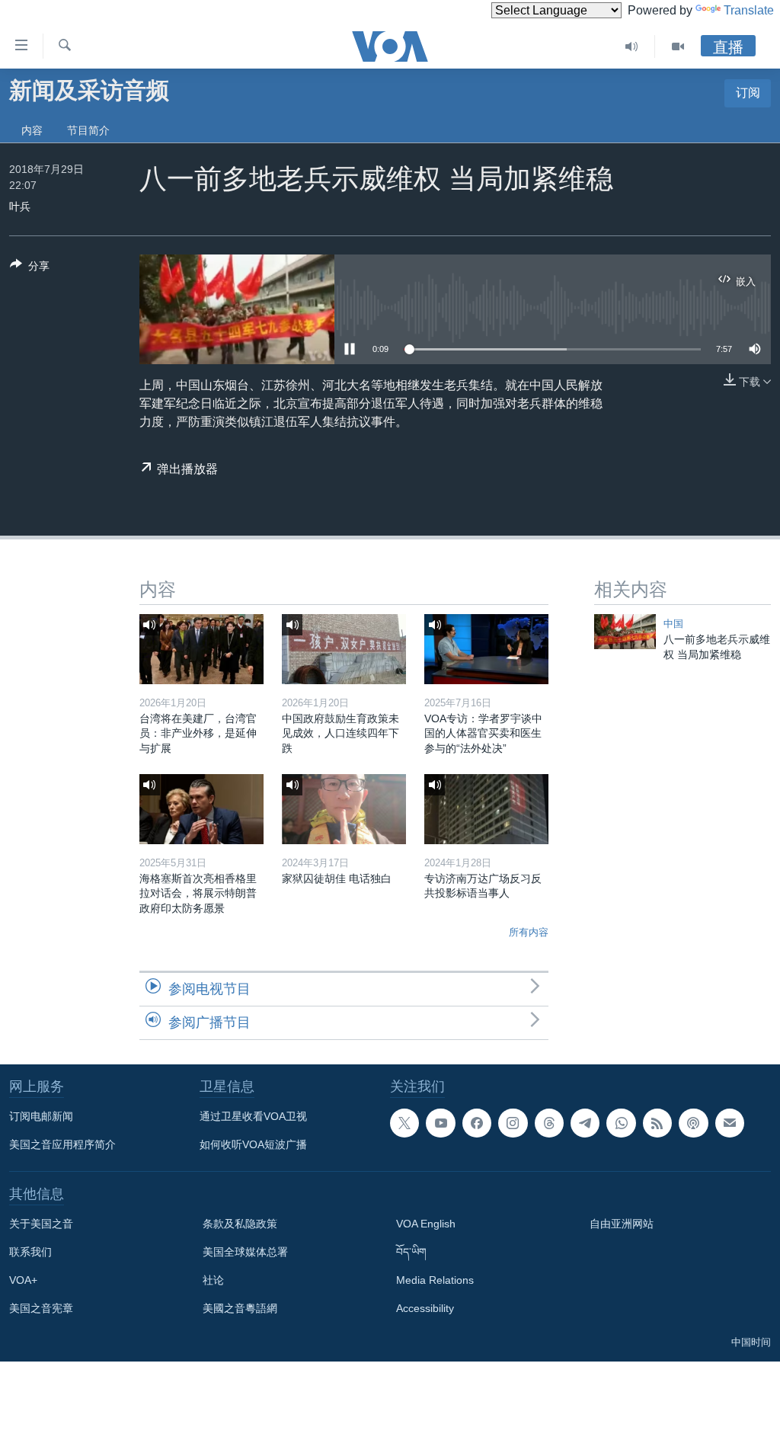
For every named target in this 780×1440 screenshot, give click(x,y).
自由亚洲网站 (622, 1224)
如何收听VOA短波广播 (253, 1144)
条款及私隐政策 (240, 1224)
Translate (749, 10)
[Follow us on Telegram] (585, 1123)
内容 (32, 130)
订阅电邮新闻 (41, 1116)
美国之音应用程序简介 (62, 1144)
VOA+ (23, 1280)
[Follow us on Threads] (549, 1123)
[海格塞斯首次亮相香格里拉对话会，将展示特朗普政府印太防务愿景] (201, 809)
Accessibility (425, 1308)
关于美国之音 (41, 1224)
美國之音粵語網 (240, 1308)
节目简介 (88, 130)
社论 (213, 1280)
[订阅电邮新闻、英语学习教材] (729, 1123)
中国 (673, 623)
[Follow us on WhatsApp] (620, 1123)
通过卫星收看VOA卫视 (253, 1116)
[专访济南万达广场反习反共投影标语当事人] (486, 809)
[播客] (693, 1123)
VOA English (426, 1224)
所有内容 (528, 932)
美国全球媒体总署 (245, 1252)
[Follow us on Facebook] (476, 1123)
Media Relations (435, 1280)
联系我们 (30, 1252)
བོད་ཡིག (411, 1252)
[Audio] (632, 46)
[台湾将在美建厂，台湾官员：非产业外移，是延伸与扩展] (201, 649)
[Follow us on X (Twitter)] (404, 1123)
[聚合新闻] (657, 1123)
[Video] (678, 46)
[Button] (30, 268)
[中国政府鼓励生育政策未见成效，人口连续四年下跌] (344, 649)
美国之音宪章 (41, 1308)
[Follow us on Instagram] (512, 1123)
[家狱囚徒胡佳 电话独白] (344, 809)
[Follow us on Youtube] (440, 1123)
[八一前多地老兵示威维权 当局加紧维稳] (625, 631)
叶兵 (19, 206)
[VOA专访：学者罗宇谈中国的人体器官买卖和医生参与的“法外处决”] (486, 649)
